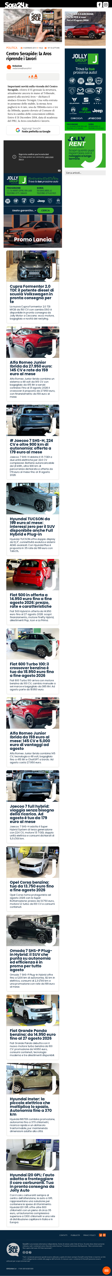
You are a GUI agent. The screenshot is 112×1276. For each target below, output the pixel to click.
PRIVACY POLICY (89, 1235)
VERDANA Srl (11, 1269)
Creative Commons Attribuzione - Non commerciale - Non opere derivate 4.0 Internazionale (63, 1247)
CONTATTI (63, 1235)
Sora (106, 1270)
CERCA (45, 210)
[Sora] (17, 7)
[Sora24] (100, 1235)
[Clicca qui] (33, 156)
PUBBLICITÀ (75, 1235)
